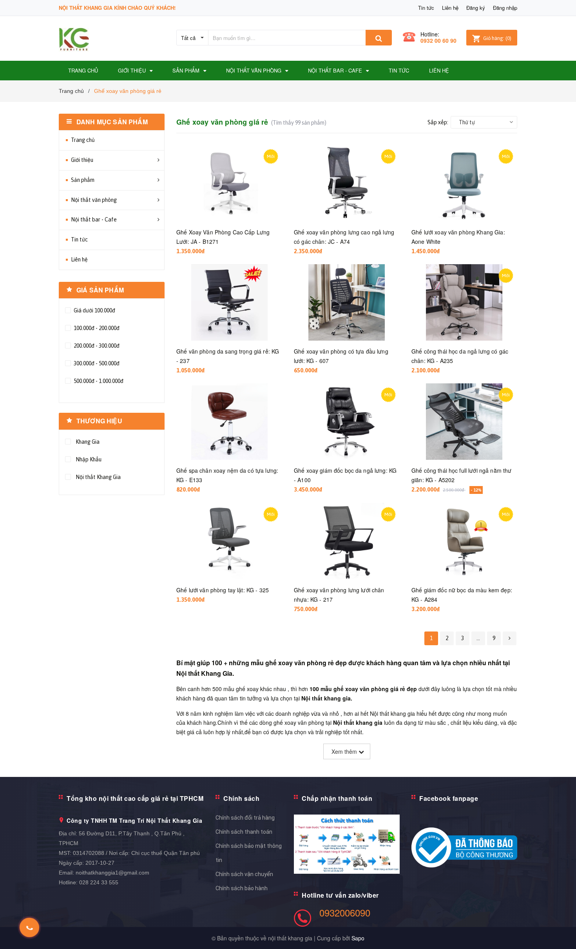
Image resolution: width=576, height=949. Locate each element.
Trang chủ (83, 140)
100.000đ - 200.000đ (96, 328)
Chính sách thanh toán (244, 832)
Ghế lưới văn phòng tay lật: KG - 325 (222, 590)
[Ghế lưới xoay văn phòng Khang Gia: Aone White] (464, 183)
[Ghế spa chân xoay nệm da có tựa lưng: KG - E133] (229, 421)
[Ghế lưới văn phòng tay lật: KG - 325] (229, 541)
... (478, 638)
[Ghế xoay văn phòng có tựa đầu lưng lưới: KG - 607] (347, 302)
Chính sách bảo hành (242, 888)
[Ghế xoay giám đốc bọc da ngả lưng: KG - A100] (347, 421)
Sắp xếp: (437, 122)
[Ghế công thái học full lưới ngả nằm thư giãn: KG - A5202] (464, 421)
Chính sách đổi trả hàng (245, 818)
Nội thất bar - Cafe (94, 219)
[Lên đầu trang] (562, 933)
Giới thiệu (82, 160)
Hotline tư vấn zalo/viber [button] (340, 895)
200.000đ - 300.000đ (96, 346)
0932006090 (344, 912)
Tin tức (426, 7)
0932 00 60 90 (438, 40)
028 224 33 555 (98, 882)
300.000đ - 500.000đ (96, 363)
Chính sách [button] (241, 798)
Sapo (357, 938)
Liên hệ (450, 7)
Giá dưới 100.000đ (93, 310)
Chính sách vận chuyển (244, 874)
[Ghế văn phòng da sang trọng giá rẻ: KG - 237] (229, 302)
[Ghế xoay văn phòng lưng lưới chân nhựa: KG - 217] (347, 541)
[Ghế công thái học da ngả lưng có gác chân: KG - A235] (464, 302)
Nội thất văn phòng (94, 200)
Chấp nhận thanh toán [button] (337, 798)
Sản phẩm (82, 180)
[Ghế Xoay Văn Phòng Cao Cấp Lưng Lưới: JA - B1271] (229, 183)
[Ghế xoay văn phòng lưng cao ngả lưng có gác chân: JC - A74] (347, 183)
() (497, 38)
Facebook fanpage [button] (448, 798)
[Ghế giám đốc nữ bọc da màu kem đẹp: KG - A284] (464, 541)
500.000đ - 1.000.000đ (97, 381)
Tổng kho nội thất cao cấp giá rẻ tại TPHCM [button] (135, 798)
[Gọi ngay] (30, 927)
